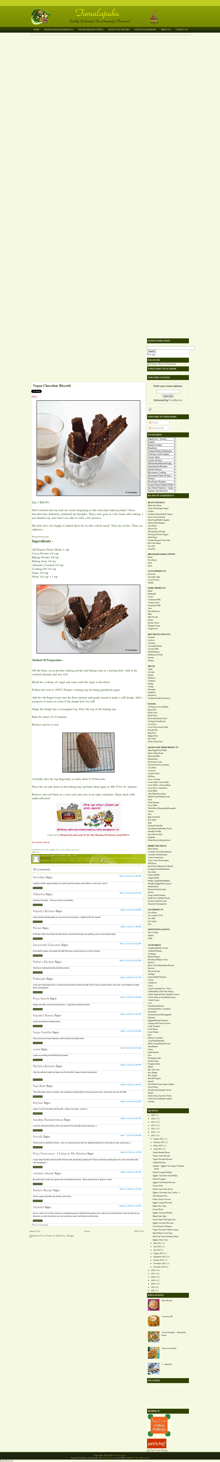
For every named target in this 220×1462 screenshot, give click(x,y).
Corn (150, 1003)
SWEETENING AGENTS (159, 929)
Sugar (78, 860)
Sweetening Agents (90, 860)
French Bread (158, 1209)
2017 (153, 1274)
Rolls (150, 566)
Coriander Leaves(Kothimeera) (159, 852)
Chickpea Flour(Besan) (157, 721)
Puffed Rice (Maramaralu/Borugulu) (162, 808)
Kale (149, 1035)
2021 (153, 1287)
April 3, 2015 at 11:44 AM (130, 876)
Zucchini (151, 1101)
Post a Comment (40, 1225)
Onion (150, 1049)
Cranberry (152, 681)
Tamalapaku (111, 11)
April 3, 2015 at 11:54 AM (130, 893)
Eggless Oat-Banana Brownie (164, 1182)
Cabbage (151, 974)
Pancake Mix (153, 730)
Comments (157, 428)
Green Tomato (153, 1032)
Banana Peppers (154, 957)
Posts (154, 422)
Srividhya (39, 877)
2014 (153, 1132)
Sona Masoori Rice (155, 834)
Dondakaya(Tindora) (156, 1006)
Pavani (37, 928)
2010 (153, 1119)
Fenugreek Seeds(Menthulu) (159, 869)
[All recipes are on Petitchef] (156, 1447)
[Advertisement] (86, 359)
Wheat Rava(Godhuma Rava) (159, 840)
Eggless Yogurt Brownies (162, 1203)
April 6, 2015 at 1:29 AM (130, 1085)
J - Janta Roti (167, 1364)
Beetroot (151, 962)
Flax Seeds (152, 872)
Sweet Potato (153, 1087)
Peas (149, 1055)
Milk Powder (153, 617)
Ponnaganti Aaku (154, 1058)
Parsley (150, 892)
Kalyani (38, 1102)
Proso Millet (152, 805)
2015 (153, 1135)
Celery (150, 986)
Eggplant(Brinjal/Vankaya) (158, 1020)
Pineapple (151, 689)
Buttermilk (152, 594)
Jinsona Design (109, 1457)
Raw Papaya (152, 1075)
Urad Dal (151, 549)
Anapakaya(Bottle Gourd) (158, 948)
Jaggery (151, 935)
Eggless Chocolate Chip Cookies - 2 (166, 1192)
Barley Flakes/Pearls (155, 753)
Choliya (151, 511)
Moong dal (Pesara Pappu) (158, 534)
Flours (72, 860)
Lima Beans (152, 526)
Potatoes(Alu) (153, 1061)
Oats (149, 814)
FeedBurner (175, 400)
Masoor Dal (152, 529)
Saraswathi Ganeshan (47, 945)
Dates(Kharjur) (153, 652)
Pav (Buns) (152, 560)
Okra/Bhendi (153, 1046)
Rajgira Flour (153, 736)
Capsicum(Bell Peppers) (157, 977)
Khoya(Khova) (153, 611)
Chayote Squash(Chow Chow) (159, 988)
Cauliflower (152, 983)
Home (36, 29)
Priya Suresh (41, 998)
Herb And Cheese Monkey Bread (165, 1236)
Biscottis (95, 858)
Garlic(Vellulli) (153, 875)
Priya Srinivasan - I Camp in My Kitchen (59, 1153)
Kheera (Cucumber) (155, 1038)
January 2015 (158, 1139)
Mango (150, 684)
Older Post (139, 1231)
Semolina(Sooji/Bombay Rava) (160, 828)
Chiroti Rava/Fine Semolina (158, 765)
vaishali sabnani (43, 1173)
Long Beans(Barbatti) (156, 1041)
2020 (153, 1284)
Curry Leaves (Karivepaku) (158, 860)
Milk (150, 614)
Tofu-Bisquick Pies (160, 1196)
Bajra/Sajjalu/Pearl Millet (157, 750)
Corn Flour (152, 724)
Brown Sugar (153, 932)
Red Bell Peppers (154, 1078)
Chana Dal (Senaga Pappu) (158, 508)
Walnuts (151, 660)
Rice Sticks (152, 820)
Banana (150, 675)
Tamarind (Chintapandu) (157, 904)
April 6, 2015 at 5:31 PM (130, 1118)
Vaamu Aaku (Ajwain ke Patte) (160, 1096)
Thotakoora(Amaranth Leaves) (159, 1090)
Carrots (150, 980)
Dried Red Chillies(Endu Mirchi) (160, 866)
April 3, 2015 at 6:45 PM (130, 910)
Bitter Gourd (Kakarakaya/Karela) (161, 965)
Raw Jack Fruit (153, 1070)
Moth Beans (152, 537)
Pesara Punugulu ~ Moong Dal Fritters (173, 1333)
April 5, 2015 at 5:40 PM (130, 1065)
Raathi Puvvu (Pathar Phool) (159, 898)
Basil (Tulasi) (153, 849)
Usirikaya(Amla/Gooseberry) (159, 698)
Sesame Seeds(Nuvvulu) (157, 901)
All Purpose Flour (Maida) (63, 858)
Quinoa (150, 811)
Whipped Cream (154, 626)
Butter (150, 591)
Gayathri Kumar (43, 1015)
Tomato (150, 1093)
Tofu (149, 924)
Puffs (150, 563)
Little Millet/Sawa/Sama (157, 794)
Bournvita (151, 574)
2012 (153, 1125)
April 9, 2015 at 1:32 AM (130, 1172)
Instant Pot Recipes (119, 29)
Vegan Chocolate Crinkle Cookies (165, 1230)
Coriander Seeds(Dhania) (157, 855)
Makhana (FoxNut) (155, 655)
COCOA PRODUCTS (157, 571)
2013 (153, 1129)
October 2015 (158, 1260)
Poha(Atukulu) (153, 802)
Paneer (150, 620)
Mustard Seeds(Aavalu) (157, 889)
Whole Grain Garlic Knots (163, 1189)
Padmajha (39, 978)
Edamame (151, 1017)
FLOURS (152, 704)
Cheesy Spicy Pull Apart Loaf (164, 1219)
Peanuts (151, 657)
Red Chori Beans (154, 543)
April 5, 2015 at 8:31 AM (130, 1048)
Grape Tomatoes (154, 1026)
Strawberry (152, 695)
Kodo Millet (152, 791)
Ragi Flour (152, 733)
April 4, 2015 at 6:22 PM (130, 1031)
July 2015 (157, 1250)
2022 (153, 1290)
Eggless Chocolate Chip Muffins (165, 1175)
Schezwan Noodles (169, 1348)
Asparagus (152, 954)
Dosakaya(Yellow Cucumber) (159, 1009)
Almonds (79, 858)
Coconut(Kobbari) (155, 646)
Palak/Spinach (153, 1052)
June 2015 (157, 1246)
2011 (153, 1122)
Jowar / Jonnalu (154, 779)
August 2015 (158, 1253)
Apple (150, 669)
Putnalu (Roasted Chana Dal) (159, 540)
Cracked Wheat (153, 773)
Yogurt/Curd (153, 628)
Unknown (39, 894)
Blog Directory (6, 1461)
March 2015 (158, 1146)
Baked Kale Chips (160, 1216)
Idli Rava (151, 776)
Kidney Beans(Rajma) (156, 523)
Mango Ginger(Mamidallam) (159, 881)
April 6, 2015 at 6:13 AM (130, 1101)
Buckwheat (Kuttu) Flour (157, 718)
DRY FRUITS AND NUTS (159, 634)
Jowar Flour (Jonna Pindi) (158, 727)
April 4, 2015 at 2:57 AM (130, 977)
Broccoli (151, 968)
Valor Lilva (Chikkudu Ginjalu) (160, 1099)
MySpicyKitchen (44, 1066)
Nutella (150, 583)
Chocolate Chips (154, 577)
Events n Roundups (145, 29)
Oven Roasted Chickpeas (162, 1226)
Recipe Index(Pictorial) (91, 29)
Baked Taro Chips (159, 1206)
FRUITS (151, 666)
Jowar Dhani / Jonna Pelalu (158, 782)
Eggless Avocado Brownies (163, 1223)
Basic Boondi (167, 1300)
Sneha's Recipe (43, 1190)
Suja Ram (39, 1086)
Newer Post (34, 1231)
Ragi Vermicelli (154, 817)
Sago (150, 823)
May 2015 (157, 1243)
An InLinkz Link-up (40, 842)
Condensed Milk (154, 600)
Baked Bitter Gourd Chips (163, 1233)
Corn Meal (152, 768)
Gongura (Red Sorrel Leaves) (159, 1023)
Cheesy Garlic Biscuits (161, 1156)
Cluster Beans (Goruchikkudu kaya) (161, 997)
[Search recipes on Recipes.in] (157, 1450)
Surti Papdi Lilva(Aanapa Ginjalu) (161, 1084)
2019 (153, 1280)
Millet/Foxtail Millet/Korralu (159, 797)
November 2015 (159, 1263)
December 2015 (159, 1267)
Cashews (151, 640)
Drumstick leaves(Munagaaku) (159, 1015)
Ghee (150, 608)
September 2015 (159, 1257)
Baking (87, 858)
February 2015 (159, 1142)
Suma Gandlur (42, 1032)
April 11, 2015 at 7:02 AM (130, 1189)
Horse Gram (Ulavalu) (156, 517)
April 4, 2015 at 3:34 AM (130, 997)
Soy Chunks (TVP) (155, 915)
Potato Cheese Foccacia (162, 1199)
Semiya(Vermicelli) (155, 826)
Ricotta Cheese (153, 623)
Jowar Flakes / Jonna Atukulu (159, 785)
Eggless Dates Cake (160, 1240)
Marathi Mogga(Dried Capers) (159, 883)
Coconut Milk (153, 649)
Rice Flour (152, 739)
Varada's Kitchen (44, 911)
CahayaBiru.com (141, 1457)
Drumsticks (152, 1012)
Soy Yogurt (152, 921)
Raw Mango (152, 1072)
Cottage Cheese (154, 602)
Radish (150, 1067)
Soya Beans (152, 912)
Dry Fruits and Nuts (59, 860)
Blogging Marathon (109, 858)
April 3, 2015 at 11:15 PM (130, 960)
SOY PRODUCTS (155, 910)
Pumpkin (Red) (154, 1064)
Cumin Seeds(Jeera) (155, 857)
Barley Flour (153, 713)
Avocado (151, 672)
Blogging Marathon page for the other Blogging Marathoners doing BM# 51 (94, 834)
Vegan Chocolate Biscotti (52, 385)
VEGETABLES (154, 945)
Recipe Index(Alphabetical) (59, 29)
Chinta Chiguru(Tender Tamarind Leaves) (163, 994)
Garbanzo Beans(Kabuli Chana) (160, 514)
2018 (153, 1277)
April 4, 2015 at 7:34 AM (130, 1014)
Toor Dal (151, 546)
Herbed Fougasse (159, 1179)
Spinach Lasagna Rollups (162, 1172)
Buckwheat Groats (155, 762)
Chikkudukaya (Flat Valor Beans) (160, 991)
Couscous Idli (167, 1316)
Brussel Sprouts (154, 971)
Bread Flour (152, 715)
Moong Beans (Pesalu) (156, 531)
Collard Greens (153, 1000)
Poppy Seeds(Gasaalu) (156, 895)
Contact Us (182, 29)
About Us (166, 29)
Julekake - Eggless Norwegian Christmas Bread (168, 1167)
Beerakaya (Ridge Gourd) (157, 959)
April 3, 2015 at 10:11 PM (130, 944)
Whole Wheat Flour (155, 741)
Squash (150, 1081)
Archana (38, 1207)
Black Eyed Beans (155, 505)
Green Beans (153, 1029)
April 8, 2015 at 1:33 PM (130, 1152)
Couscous (151, 770)
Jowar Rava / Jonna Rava (157, 788)
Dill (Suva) (152, 863)
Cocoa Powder (125, 858)
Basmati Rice (153, 759)
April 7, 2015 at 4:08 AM (130, 1135)
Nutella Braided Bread (161, 1152)
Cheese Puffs (158, 1186)
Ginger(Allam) (153, 878)
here (47, 536)
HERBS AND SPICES (157, 846)
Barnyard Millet (154, 756)
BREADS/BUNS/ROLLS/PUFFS (161, 554)
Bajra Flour (152, 710)
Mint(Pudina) (153, 886)
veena (36, 1049)
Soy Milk (151, 918)
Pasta (150, 799)
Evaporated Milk (154, 605)
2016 (153, 1270)
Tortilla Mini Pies (159, 1162)
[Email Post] (102, 860)
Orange (150, 686)
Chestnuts (151, 643)
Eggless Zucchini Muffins (162, 1213)
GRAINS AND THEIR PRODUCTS (163, 747)
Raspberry (152, 692)
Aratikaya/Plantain (155, 951)
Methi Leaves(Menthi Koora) (159, 1043)
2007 (153, 1115)
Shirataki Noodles (155, 831)
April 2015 (157, 1149)
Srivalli (38, 1136)
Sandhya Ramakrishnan (48, 1119)
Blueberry (151, 678)
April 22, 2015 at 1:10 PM (130, 1206)
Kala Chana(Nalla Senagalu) (158, 520)
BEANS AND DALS (156, 502)
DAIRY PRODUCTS (157, 588)
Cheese (150, 597)
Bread (150, 557)
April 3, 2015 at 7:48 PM (130, 927)
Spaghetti (151, 837)
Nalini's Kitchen (43, 961)
